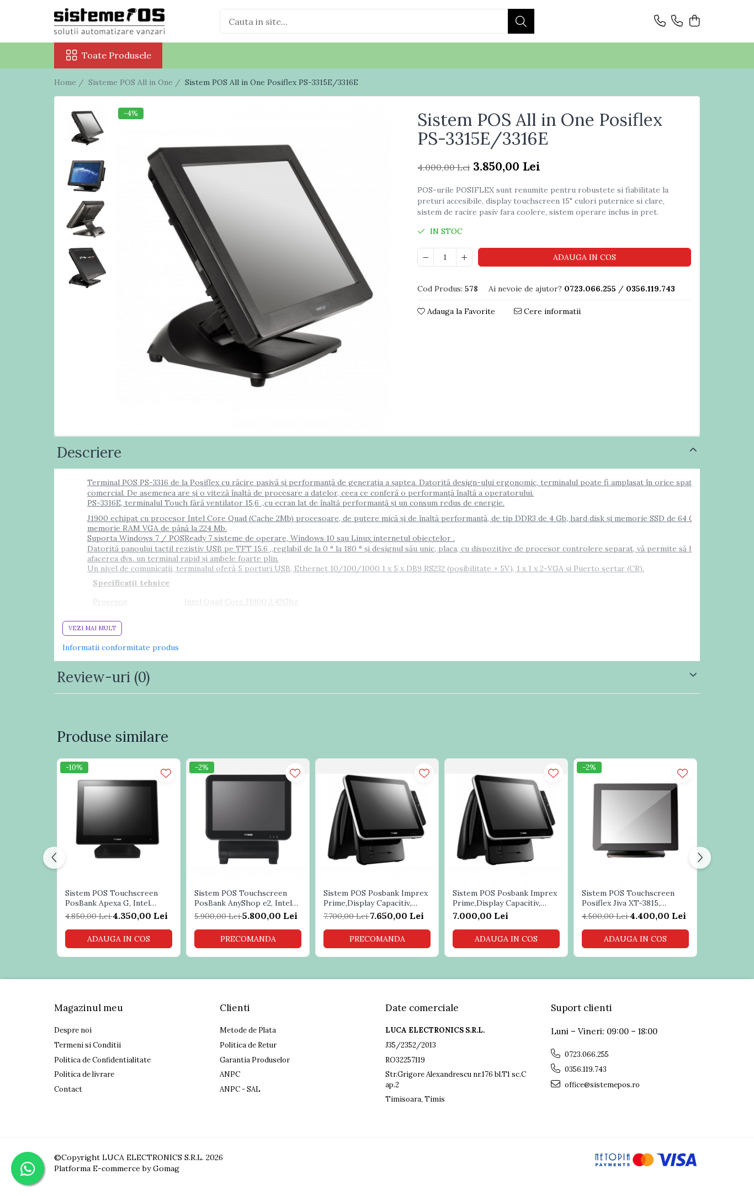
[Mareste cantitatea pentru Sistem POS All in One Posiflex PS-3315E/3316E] (464, 257)
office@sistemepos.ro (601, 1084)
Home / (70, 82)
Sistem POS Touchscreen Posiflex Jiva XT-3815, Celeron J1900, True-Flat (628, 898)
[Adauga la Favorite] (166, 773)
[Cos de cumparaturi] (694, 21)
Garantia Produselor (255, 1060)
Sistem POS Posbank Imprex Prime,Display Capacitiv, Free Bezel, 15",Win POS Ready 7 (505, 898)
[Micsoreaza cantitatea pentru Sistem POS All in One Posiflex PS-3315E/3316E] (425, 257)
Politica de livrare (84, 1074)
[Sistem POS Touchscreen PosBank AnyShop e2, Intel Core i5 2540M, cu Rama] (248, 820)
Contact (68, 1089)
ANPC (230, 1074)
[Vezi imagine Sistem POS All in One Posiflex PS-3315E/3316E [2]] (86, 219)
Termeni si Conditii (87, 1045)
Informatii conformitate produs (120, 647)
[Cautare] (521, 21)
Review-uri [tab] (103, 677)
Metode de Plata (248, 1030)
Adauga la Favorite (460, 311)
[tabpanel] (252, 267)
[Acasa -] (109, 21)
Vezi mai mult (92, 628)
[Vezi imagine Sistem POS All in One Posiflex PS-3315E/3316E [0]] (86, 128)
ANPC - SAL (240, 1089)
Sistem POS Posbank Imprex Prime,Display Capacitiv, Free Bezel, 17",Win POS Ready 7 (375, 898)
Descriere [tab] (89, 452)
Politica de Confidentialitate (102, 1060)
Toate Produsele (116, 55)
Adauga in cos (584, 257)
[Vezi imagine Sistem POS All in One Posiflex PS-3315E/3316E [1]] (86, 175)
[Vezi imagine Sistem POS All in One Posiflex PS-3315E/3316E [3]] (86, 267)
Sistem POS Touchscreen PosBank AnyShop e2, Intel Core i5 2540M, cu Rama (243, 898)
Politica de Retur (248, 1045)
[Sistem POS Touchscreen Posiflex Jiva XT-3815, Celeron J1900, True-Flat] (635, 820)
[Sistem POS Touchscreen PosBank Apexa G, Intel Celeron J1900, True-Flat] (118, 820)
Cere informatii (551, 311)
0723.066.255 (586, 1054)
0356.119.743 (585, 1069)
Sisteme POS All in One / (135, 82)
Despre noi (73, 1030)
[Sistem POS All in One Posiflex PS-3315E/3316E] (252, 267)
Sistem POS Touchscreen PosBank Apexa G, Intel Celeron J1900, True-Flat (111, 898)
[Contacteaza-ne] (660, 21)
